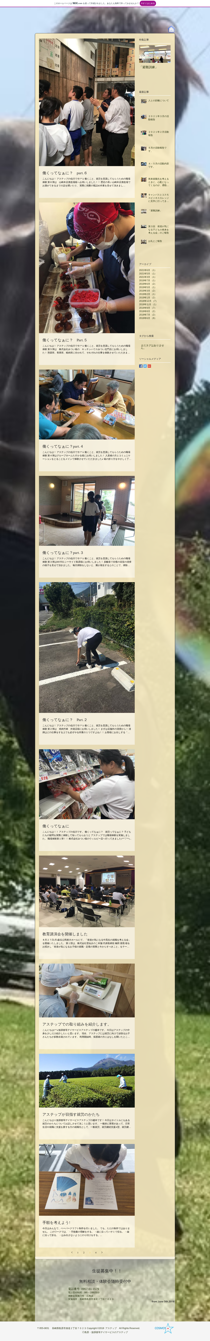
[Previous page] (71, 1252)
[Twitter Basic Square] (145, 366)
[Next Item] (166, 54)
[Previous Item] (143, 54)
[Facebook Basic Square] (140, 366)
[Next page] (101, 1252)
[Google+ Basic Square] (149, 366)
